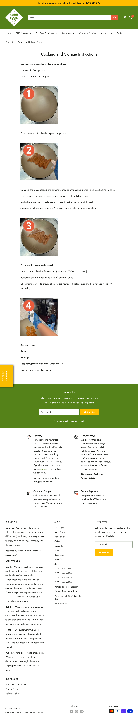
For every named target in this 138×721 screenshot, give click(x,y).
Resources (67, 33)
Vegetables (59, 536)
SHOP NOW (22, 33)
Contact (9, 42)
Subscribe (89, 412)
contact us (45, 469)
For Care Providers (45, 33)
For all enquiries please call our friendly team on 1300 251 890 (69, 2)
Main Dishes (60, 532)
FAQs (119, 33)
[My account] (125, 17)
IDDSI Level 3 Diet (63, 568)
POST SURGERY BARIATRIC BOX (67, 597)
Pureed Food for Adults (65, 591)
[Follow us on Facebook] (71, 711)
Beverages (59, 554)
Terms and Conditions (15, 684)
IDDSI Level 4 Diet (63, 573)
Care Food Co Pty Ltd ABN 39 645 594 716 (24, 712)
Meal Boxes (59, 527)
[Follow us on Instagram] (76, 711)
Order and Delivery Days (29, 42)
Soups (57, 564)
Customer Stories (87, 33)
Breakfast (58, 559)
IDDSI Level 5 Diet (63, 577)
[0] (130, 17)
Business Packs (61, 603)
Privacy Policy (11, 689)
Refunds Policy (12, 693)
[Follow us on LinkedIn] (82, 711)
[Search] (114, 17)
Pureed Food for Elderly (66, 586)
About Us (104, 33)
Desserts (58, 545)
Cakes (57, 541)
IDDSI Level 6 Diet (63, 582)
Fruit (56, 550)
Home (8, 33)
